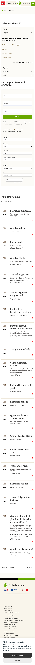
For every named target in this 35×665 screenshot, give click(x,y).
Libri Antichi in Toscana (10, 626)
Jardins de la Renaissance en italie (20, 311)
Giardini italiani (7, 53)
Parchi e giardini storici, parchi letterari (21, 327)
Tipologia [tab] (6, 68)
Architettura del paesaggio (11, 45)
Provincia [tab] (6, 71)
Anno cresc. (19, 124)
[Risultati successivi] (33, 567)
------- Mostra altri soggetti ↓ (23, 62)
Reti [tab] (4, 75)
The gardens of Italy (20, 349)
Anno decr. (6, 126)
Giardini (4, 49)
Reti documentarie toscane (11, 635)
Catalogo (11, 11)
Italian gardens (17, 242)
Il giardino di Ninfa (19, 483)
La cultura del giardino (21, 210)
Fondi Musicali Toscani (9, 624)
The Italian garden (19, 274)
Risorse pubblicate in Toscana (12, 131)
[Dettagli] (32, 220)
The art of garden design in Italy (18, 294)
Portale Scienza (8, 610)
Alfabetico (18, 122)
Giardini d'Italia (17, 258)
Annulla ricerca (17, 182)
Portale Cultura (7, 608)
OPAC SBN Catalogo (9, 633)
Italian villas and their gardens (21, 387)
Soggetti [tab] (5, 33)
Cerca (17, 116)
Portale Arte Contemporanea (11, 613)
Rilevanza (9, 124)
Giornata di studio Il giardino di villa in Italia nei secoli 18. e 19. (21, 519)
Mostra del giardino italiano (19, 499)
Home (5, 11)
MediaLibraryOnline (9, 631)
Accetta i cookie (17, 655)
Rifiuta (17, 660)
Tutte (17, 130)
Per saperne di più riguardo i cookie (17, 649)
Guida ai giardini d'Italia (18, 364)
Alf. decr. (28, 122)
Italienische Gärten (19, 449)
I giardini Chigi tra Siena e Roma (19, 417)
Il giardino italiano (19, 401)
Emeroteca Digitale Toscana (11, 622)
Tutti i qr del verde (19, 465)
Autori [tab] (5, 29)
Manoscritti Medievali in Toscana (12, 629)
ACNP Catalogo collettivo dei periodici (14, 620)
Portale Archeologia (9, 615)
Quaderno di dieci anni (21, 549)
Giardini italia (6, 58)
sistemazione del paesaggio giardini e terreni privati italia (17, 39)
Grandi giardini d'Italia (21, 436)
